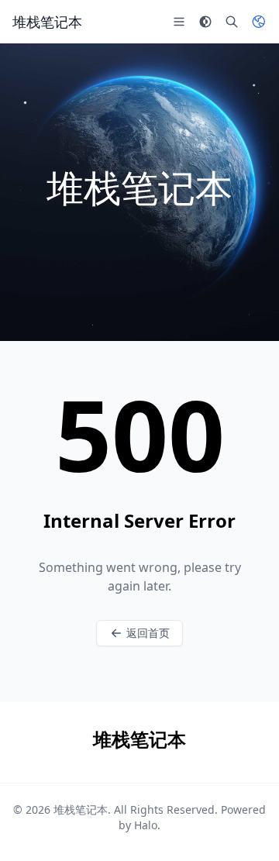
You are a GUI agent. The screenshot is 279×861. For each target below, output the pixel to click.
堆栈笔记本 (80, 809)
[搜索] (232, 22)
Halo (145, 825)
